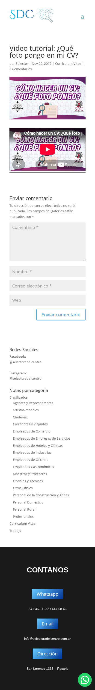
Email (47, 624)
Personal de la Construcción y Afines (41, 495)
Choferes (20, 417)
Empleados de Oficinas (30, 459)
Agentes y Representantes (33, 403)
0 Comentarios (20, 69)
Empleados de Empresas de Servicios (41, 438)
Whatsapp (47, 594)
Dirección (47, 654)
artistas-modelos (26, 410)
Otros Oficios (23, 488)
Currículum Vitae (68, 63)
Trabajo (15, 530)
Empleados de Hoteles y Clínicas (38, 445)
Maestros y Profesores (30, 474)
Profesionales (23, 516)
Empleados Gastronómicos (33, 467)
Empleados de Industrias (32, 452)
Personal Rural (24, 509)
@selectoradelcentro (25, 362)
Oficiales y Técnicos (28, 481)
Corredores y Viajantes (30, 424)
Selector (22, 63)
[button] (85, 680)
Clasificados (18, 397)
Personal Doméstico (28, 502)
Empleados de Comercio (31, 431)
